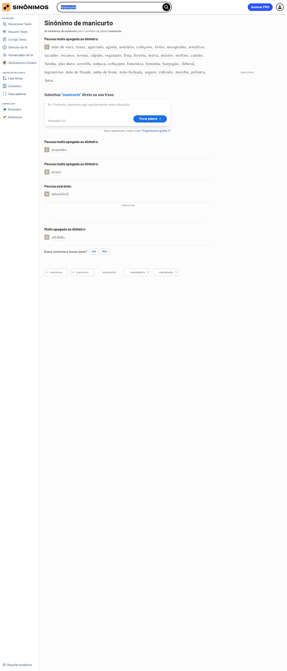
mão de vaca (62, 47)
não (104, 251)
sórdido (58, 237)
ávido (160, 47)
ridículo (166, 72)
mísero (167, 55)
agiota (111, 47)
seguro (151, 72)
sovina (82, 55)
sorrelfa (84, 63)
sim (94, 251)
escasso (67, 55)
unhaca (99, 63)
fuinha (50, 63)
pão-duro (66, 63)
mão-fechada (131, 72)
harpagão (171, 63)
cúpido (97, 55)
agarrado (95, 47)
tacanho (51, 55)
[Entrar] (280, 7)
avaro (56, 172)
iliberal (188, 63)
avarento (58, 149)
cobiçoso (144, 47)
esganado (113, 55)
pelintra (198, 72)
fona (127, 55)
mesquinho (176, 47)
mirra (153, 55)
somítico (196, 47)
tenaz (80, 47)
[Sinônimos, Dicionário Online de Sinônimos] (28, 7)
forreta (140, 55)
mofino (182, 55)
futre (49, 80)
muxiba (182, 72)
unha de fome (105, 72)
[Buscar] (166, 7)
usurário (126, 47)
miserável (60, 194)
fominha (153, 63)
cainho (197, 55)
